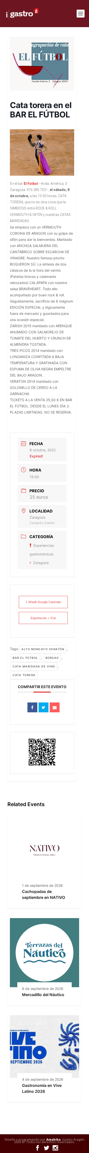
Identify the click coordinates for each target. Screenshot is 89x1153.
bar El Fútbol (25, 658)
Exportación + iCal (43, 618)
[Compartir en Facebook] (32, 707)
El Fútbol (30, 184)
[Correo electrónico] (55, 707)
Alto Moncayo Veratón (43, 649)
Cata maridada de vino (34, 666)
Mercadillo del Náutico (43, 994)
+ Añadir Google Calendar (43, 602)
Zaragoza (41, 563)
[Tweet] (43, 707)
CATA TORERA (24, 675)
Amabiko (53, 1139)
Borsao (52, 658)
